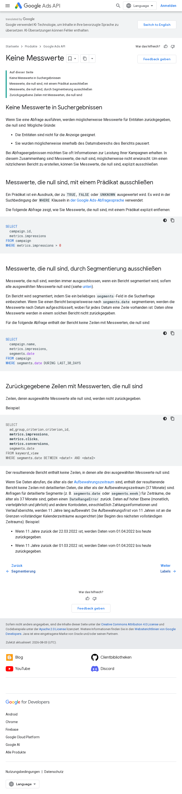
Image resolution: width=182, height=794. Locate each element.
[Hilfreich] (165, 46)
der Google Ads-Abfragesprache (97, 200)
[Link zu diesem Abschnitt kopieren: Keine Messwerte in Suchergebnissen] (107, 108)
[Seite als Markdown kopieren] (85, 59)
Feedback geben (156, 59)
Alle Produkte (16, 752)
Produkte (31, 46)
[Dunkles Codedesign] (165, 220)
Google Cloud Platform (23, 737)
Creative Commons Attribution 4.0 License (129, 624)
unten (87, 286)
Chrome (12, 722)
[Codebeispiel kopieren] (172, 220)
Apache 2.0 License (52, 629)
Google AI (13, 745)
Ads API (51, 6)
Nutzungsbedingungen (23, 772)
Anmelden (168, 6)
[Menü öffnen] (7, 5)
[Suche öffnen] (118, 6)
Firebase (12, 729)
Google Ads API (54, 46)
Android (12, 714)
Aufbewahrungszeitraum (94, 482)
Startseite (12, 46)
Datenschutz (54, 772)
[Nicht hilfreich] (172, 46)
